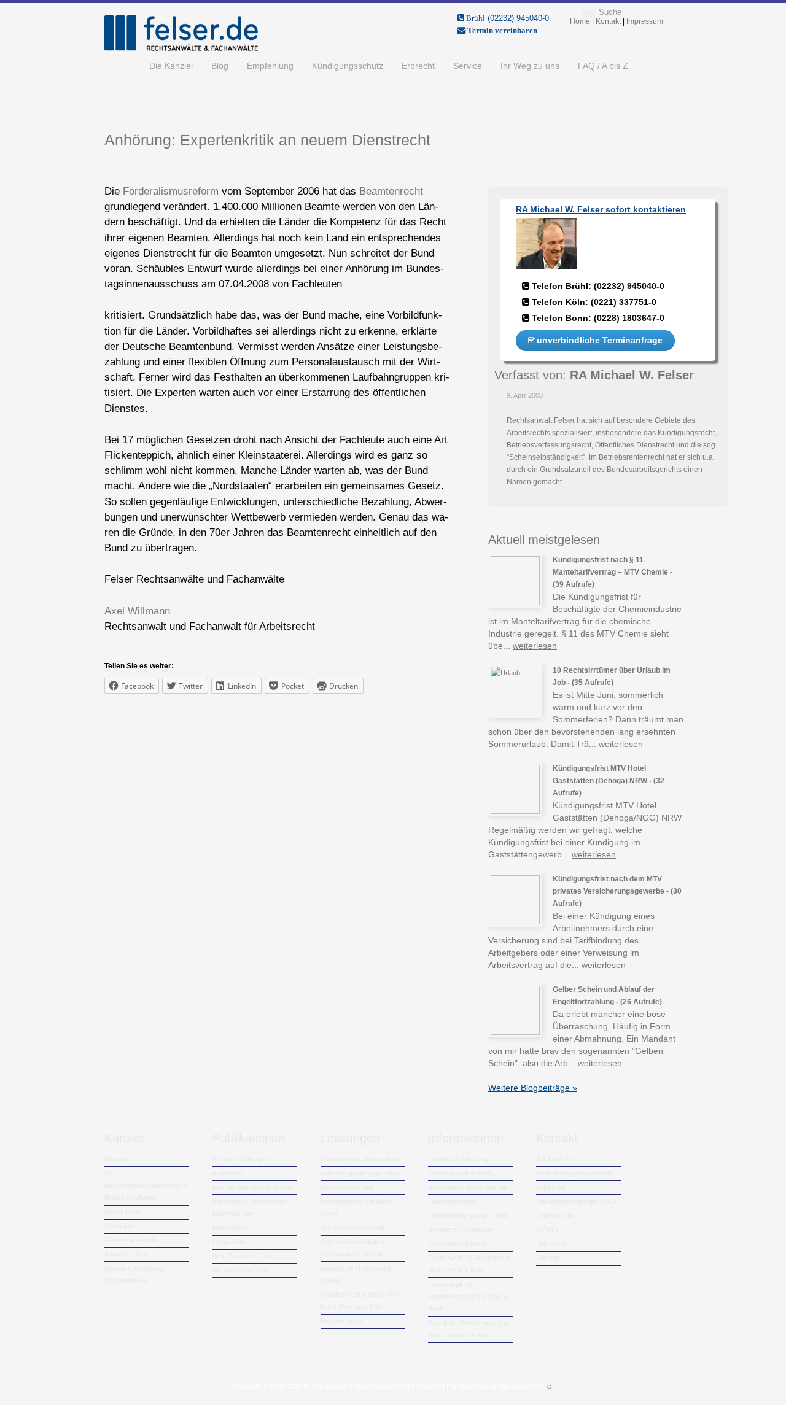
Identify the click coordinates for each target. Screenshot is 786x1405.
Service (467, 66)
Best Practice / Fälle (242, 1256)
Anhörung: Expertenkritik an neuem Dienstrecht (267, 140)
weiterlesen (535, 646)
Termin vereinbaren (502, 30)
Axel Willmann (137, 611)
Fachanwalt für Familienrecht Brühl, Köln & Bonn (468, 1296)
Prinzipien (118, 1225)
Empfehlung (270, 66)
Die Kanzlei (171, 66)
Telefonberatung (452, 1201)
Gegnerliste (229, 1241)
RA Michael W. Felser (632, 375)
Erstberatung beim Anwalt (574, 1173)
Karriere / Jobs (126, 1254)
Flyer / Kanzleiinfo (130, 1240)
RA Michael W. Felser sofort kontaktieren (601, 209)
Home (122, 66)
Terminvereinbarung (458, 1159)
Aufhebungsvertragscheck (360, 1173)
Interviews (227, 1173)
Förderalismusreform (171, 191)
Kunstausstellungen (457, 1243)
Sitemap (548, 1257)
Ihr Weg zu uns (529, 66)
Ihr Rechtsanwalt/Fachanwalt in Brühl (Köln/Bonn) (146, 1185)
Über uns (118, 1159)
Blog (219, 66)
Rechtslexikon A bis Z (244, 1270)
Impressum (553, 1243)
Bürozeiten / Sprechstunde (467, 1187)
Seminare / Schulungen (462, 1229)
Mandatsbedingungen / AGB (577, 1201)
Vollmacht (550, 1187)
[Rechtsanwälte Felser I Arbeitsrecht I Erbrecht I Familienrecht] (181, 48)
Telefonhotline (556, 1159)
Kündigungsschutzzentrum (360, 1159)
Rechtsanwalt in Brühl (460, 1173)
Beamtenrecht (391, 191)
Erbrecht (418, 66)
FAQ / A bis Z (603, 66)
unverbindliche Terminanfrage (600, 340)
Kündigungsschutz (347, 66)
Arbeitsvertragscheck (353, 1227)
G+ (550, 1387)
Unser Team (122, 1211)
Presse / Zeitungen (240, 1159)
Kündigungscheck (347, 1187)
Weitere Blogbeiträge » (532, 1088)
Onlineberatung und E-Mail (467, 1215)
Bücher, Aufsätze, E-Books (252, 1187)
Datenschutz (555, 1215)
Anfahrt (547, 1229)
